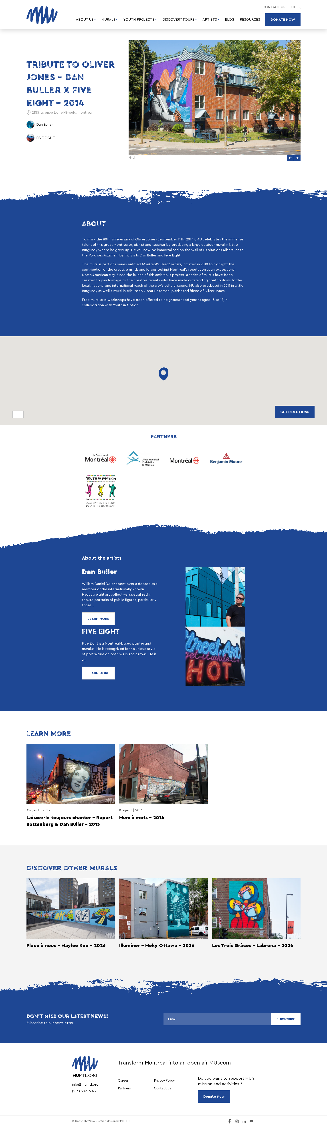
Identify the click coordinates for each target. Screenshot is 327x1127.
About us (84, 19)
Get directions (294, 412)
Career (123, 1080)
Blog (229, 19)
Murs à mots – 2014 (142, 817)
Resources (250, 19)
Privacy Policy (164, 1080)
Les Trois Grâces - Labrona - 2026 (252, 945)
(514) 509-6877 (84, 1091)
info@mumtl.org (85, 1084)
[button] (290, 158)
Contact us (273, 7)
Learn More (98, 619)
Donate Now (283, 19)
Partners (124, 1088)
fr (293, 7)
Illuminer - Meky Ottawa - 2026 (156, 945)
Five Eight (172, 255)
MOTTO (125, 1121)
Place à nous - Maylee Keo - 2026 (66, 945)
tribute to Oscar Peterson (148, 291)
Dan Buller (148, 255)
